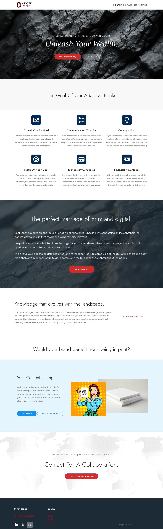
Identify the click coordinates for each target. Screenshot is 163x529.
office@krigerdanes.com (24, 516)
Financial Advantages (126, 170)
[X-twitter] (23, 525)
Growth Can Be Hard (36, 130)
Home (50, 516)
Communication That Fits (81, 130)
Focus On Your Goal (36, 170)
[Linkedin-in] (16, 525)
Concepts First (126, 130)
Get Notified (140, 5)
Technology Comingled (81, 170)
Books (50, 519)
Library (117, 5)
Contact (127, 5)
